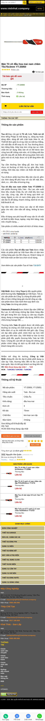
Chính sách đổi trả (4, 664)
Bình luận (15, 70)
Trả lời (3, 460)
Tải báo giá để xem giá (12, 77)
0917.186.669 (14, 620)
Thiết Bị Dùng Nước (10, 578)
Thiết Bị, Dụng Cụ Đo (11, 560)
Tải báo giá (39, 72)
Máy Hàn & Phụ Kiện (10, 555)
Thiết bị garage (9, 533)
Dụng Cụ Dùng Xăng (10, 582)
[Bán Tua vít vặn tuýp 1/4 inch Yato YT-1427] (6, 505)
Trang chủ (6, 14)
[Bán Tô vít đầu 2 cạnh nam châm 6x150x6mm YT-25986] (6, 478)
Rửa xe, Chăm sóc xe (11, 537)
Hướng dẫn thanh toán (5, 671)
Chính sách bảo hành (4, 657)
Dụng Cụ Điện (7, 546)
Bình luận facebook (32, 436)
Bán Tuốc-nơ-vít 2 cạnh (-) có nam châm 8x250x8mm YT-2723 (27, 509)
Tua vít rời (27, 15)
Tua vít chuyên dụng (15, 15)
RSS (2, 681)
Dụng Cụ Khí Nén (9, 573)
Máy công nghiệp (18, 14)
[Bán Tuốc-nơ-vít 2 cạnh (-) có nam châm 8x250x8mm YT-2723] (6, 519)
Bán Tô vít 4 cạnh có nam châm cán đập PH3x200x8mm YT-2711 (28, 482)
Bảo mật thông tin (4, 677)
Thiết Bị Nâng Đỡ (9, 551)
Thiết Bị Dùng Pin (9, 542)
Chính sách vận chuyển (4, 651)
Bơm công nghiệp (9, 528)
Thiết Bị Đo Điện (9, 564)
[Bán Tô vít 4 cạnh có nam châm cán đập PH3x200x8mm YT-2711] (6, 492)
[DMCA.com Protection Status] (9, 695)
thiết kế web (22, 699)
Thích (11, 460)
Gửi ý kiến (35, 445)
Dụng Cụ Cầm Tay (32, 14)
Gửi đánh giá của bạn (11, 436)
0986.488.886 (14, 603)
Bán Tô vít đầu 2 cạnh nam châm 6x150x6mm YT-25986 (27, 468)
